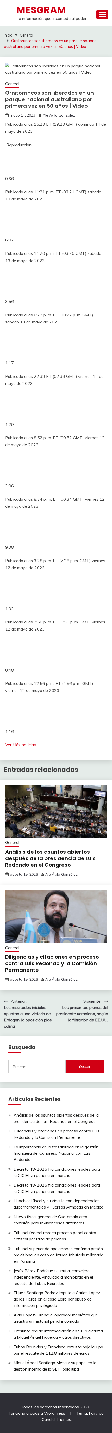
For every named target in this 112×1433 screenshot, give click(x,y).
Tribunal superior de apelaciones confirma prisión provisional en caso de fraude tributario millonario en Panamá (58, 1255)
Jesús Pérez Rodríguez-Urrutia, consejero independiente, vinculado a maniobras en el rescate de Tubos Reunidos (53, 1277)
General (12, 83)
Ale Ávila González (59, 115)
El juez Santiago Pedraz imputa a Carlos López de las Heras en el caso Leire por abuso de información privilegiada (57, 1299)
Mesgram (41, 10)
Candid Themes (56, 1419)
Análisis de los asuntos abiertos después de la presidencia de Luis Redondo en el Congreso (50, 858)
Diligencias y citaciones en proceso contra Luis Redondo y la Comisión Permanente (52, 963)
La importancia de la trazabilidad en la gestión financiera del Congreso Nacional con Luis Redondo (56, 1153)
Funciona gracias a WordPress (37, 1413)
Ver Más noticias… (22, 744)
